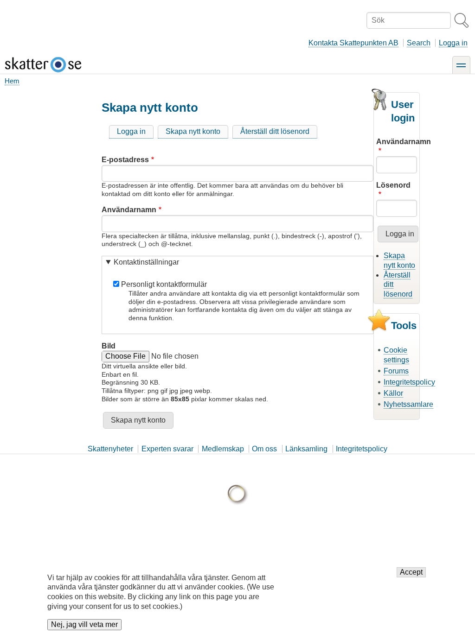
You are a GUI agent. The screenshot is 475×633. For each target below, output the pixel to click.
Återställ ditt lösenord (274, 131)
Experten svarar (167, 449)
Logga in (453, 43)
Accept (411, 572)
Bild (109, 346)
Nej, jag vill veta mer (84, 624)
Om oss (264, 449)
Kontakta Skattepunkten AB (353, 43)
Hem (12, 81)
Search (418, 43)
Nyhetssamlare (408, 404)
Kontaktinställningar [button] (146, 262)
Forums (396, 371)
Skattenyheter (110, 449)
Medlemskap (223, 449)
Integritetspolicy (409, 382)
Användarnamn (129, 210)
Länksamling (306, 449)
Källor (393, 393)
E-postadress (125, 160)
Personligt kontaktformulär (164, 284)
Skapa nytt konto (193, 131)
